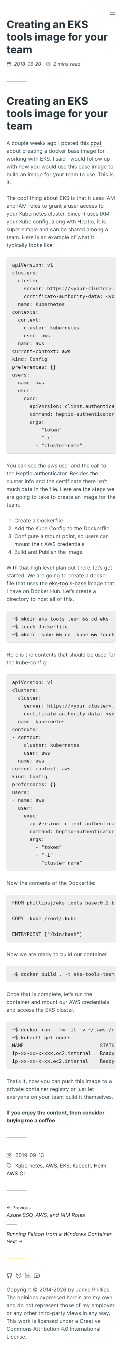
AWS (51, 1165)
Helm (100, 1165)
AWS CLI (17, 1173)
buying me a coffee (31, 1120)
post (96, 143)
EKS (65, 1165)
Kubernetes (29, 1165)
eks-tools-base (67, 583)
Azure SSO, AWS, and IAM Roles (46, 1212)
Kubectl (82, 1165)
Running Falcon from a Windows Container (59, 1237)
